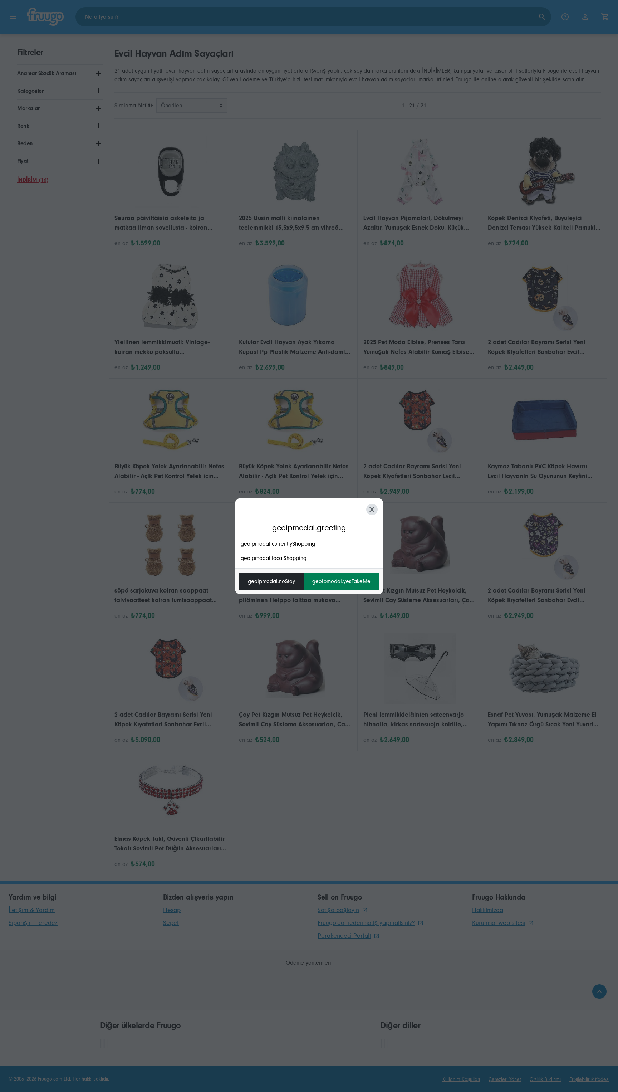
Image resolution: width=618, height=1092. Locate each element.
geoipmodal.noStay (271, 581)
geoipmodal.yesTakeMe (341, 581)
